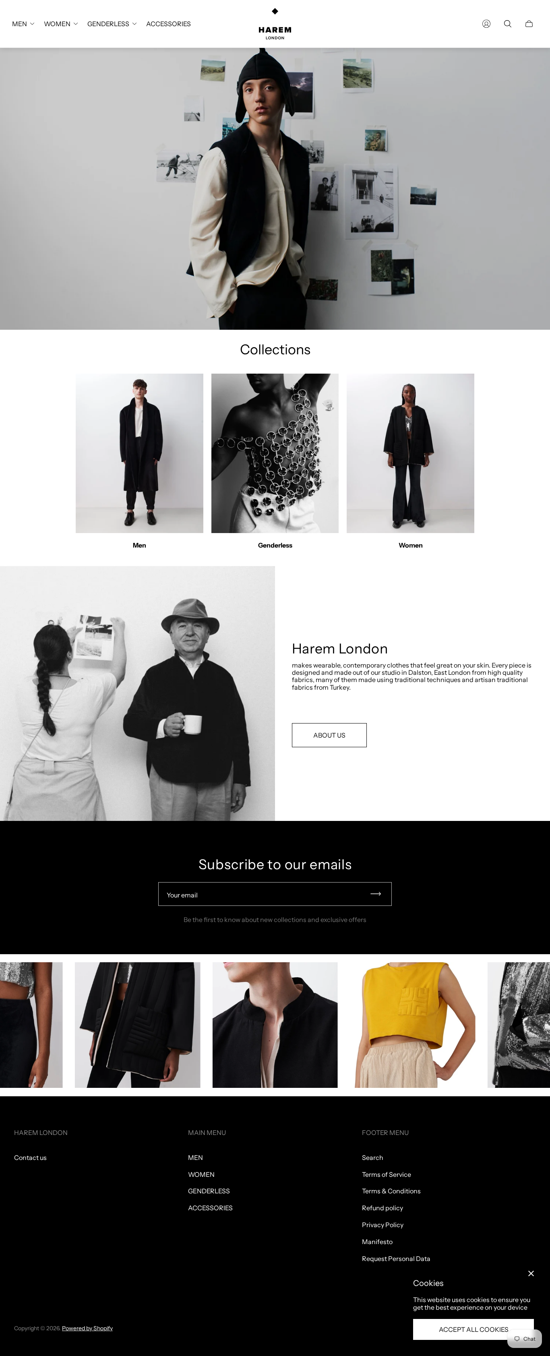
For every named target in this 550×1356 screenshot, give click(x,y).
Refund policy (382, 1208)
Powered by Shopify (87, 1328)
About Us (329, 735)
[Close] (531, 1273)
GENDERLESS (209, 1191)
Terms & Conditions (391, 1191)
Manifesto (377, 1242)
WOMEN (201, 1174)
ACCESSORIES (210, 1208)
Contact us (30, 1157)
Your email (182, 895)
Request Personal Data (396, 1259)
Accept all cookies (474, 1329)
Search (372, 1157)
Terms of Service (386, 1174)
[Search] (508, 24)
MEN (195, 1157)
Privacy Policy (382, 1225)
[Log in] (486, 24)
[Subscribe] (379, 894)
